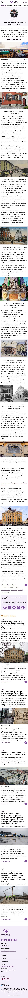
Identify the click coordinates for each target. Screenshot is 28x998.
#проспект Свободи (6, 592)
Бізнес (19, 5)
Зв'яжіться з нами (5, 971)
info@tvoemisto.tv (5, 948)
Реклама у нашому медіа (7, 966)
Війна (15, 5)
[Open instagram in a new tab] (18, 607)
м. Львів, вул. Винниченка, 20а (8, 951)
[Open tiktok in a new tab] (9, 607)
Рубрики (4, 958)
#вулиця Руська (12, 584)
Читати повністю (5, 681)
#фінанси (20, 589)
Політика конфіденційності (8, 970)
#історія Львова (5, 587)
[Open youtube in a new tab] (14, 607)
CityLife (3, 5)
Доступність (4, 968)
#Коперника (13, 589)
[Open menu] (26, 2)
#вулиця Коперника (14, 587)
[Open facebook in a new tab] (5, 607)
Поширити (22, 59)
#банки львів (4, 584)
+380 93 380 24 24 (5, 945)
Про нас (3, 964)
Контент (3, 955)
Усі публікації (10, 5)
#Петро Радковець (6, 589)
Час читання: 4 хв (16, 39)
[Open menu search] (23, 2)
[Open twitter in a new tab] (23, 607)
